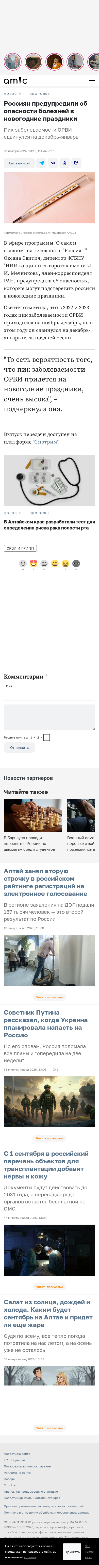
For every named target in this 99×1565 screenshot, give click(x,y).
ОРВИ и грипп (20, 548)
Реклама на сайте (17, 1472)
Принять (72, 1552)
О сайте (9, 1485)
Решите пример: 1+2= (23, 737)
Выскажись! (19, 163)
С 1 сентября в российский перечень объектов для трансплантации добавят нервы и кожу (46, 1164)
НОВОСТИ (13, 94)
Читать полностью (49, 997)
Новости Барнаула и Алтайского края (32, 1498)
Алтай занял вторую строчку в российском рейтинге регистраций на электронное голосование (45, 882)
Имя (9, 686)
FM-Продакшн (14, 1460)
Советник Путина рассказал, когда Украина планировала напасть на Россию (46, 1023)
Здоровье (40, 94)
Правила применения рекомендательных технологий (44, 1506)
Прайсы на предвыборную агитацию (31, 1491)
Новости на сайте (17, 1454)
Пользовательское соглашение (27, 1466)
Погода (9, 1479)
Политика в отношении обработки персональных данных (46, 1512)
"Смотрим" (45, 442)
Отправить (19, 747)
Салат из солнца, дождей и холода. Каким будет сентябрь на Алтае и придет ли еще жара (48, 1313)
